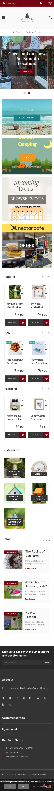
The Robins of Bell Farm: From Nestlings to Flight (36, 553)
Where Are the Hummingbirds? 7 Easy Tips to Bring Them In (36, 584)
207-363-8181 (12, 3)
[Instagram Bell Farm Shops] (17, 698)
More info (12, 323)
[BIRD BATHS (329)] (14, 468)
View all (46, 540)
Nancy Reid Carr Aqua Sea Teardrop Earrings (39, 361)
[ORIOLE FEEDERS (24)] (39, 493)
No (23, 786)
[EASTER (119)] (39, 468)
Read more (30, 568)
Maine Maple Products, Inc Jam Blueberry (15, 417)
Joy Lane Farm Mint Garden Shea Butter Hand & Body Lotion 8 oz (15, 305)
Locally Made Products (28, 32)
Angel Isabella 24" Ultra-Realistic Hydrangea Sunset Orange (15, 361)
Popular (10, 277)
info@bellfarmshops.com (17, 757)
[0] (49, 3)
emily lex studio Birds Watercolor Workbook (37, 305)
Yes (10, 786)
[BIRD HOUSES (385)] (14, 493)
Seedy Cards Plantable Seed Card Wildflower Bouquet (38, 417)
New (7, 333)
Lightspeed (32, 774)
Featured (10, 389)
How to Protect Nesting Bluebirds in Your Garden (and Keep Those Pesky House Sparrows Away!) (34, 615)
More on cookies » (40, 786)
